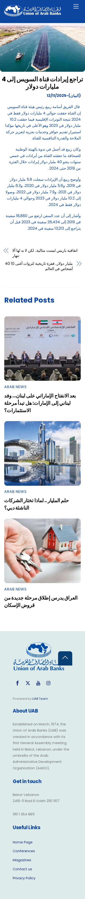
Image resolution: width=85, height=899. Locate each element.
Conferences (24, 851)
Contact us (22, 869)
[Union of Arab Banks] (32, 14)
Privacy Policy (24, 878)
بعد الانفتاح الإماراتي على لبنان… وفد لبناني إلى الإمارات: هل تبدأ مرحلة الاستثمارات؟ (40, 403)
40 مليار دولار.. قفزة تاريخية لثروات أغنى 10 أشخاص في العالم (39, 266)
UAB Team (40, 698)
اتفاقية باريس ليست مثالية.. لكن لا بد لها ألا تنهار (44, 253)
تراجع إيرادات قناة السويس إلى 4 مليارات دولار (42, 83)
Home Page (23, 842)
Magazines (22, 860)
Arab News (15, 387)
